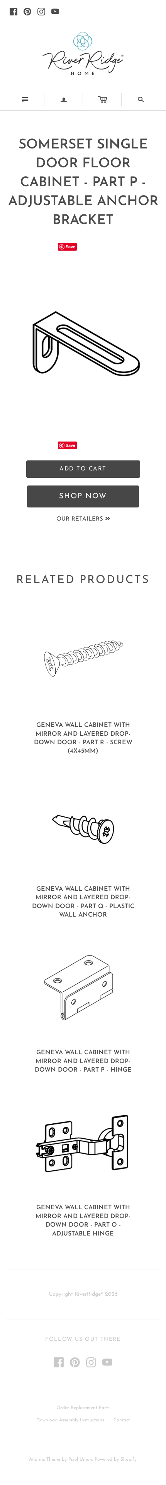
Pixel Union (80, 1459)
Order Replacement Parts (83, 1408)
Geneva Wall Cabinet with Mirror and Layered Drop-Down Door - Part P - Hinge (83, 1061)
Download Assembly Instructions (70, 1420)
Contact (121, 1420)
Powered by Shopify (116, 1459)
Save (70, 246)
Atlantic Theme (44, 1459)
